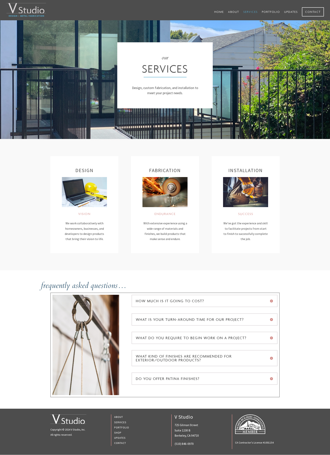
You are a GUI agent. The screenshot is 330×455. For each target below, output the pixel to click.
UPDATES (291, 12)
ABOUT (233, 12)
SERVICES (250, 12)
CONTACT (313, 12)
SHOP (117, 432)
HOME (219, 12)
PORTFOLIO (271, 12)
